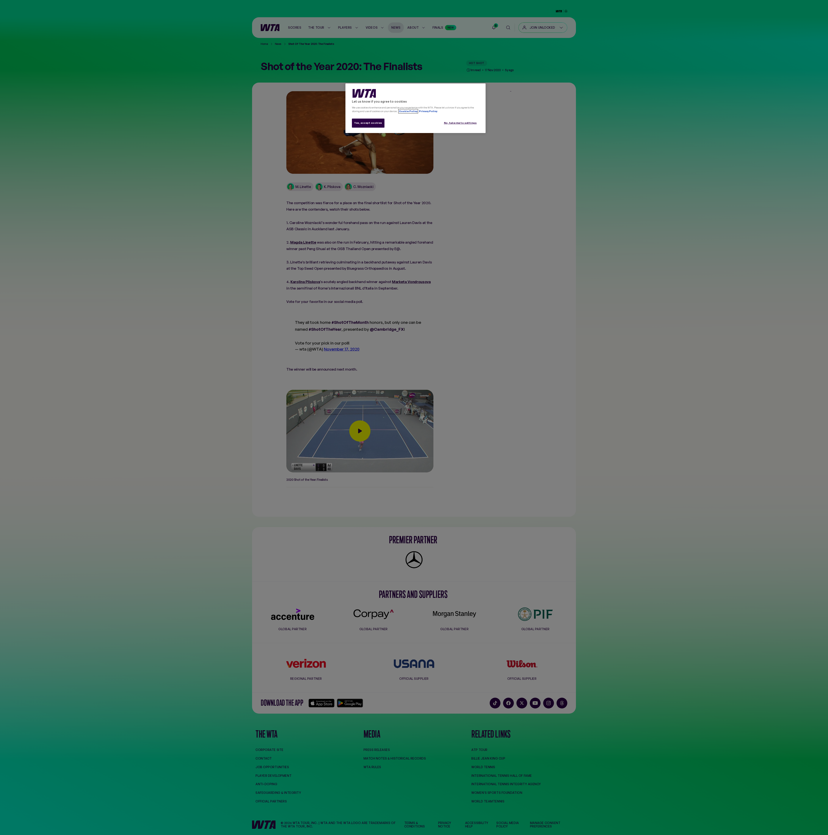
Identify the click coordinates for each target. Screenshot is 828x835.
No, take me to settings (460, 122)
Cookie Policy (408, 111)
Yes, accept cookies (368, 122)
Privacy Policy (428, 111)
